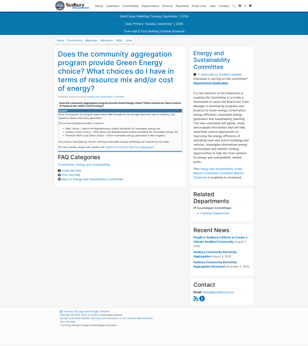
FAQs (119, 40)
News (60, 40)
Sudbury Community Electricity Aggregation (130, 147)
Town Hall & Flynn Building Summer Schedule (154, 31)
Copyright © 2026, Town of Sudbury (80, 314)
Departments (150, 6)
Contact (224, 6)
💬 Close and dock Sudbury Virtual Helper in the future (89, 325)
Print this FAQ (71, 175)
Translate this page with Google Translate (84, 311)
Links (128, 40)
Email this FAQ (71, 170)
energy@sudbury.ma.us (218, 292)
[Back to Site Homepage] (72, 6)
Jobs (212, 6)
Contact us (66, 318)
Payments (182, 6)
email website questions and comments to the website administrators (114, 318)
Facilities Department (215, 213)
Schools (167, 6)
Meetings (91, 40)
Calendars (113, 6)
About (99, 6)
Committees (130, 6)
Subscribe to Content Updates (221, 74)
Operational (211, 328)
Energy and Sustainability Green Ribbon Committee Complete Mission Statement (218, 173)
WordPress (205, 311)
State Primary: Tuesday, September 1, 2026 (154, 24)
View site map (67, 321)
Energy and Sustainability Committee (106, 96)
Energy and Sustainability (93, 164)
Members (106, 40)
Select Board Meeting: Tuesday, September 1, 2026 (154, 16)
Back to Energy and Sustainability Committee (92, 179)
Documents (74, 40)
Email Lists (199, 6)
